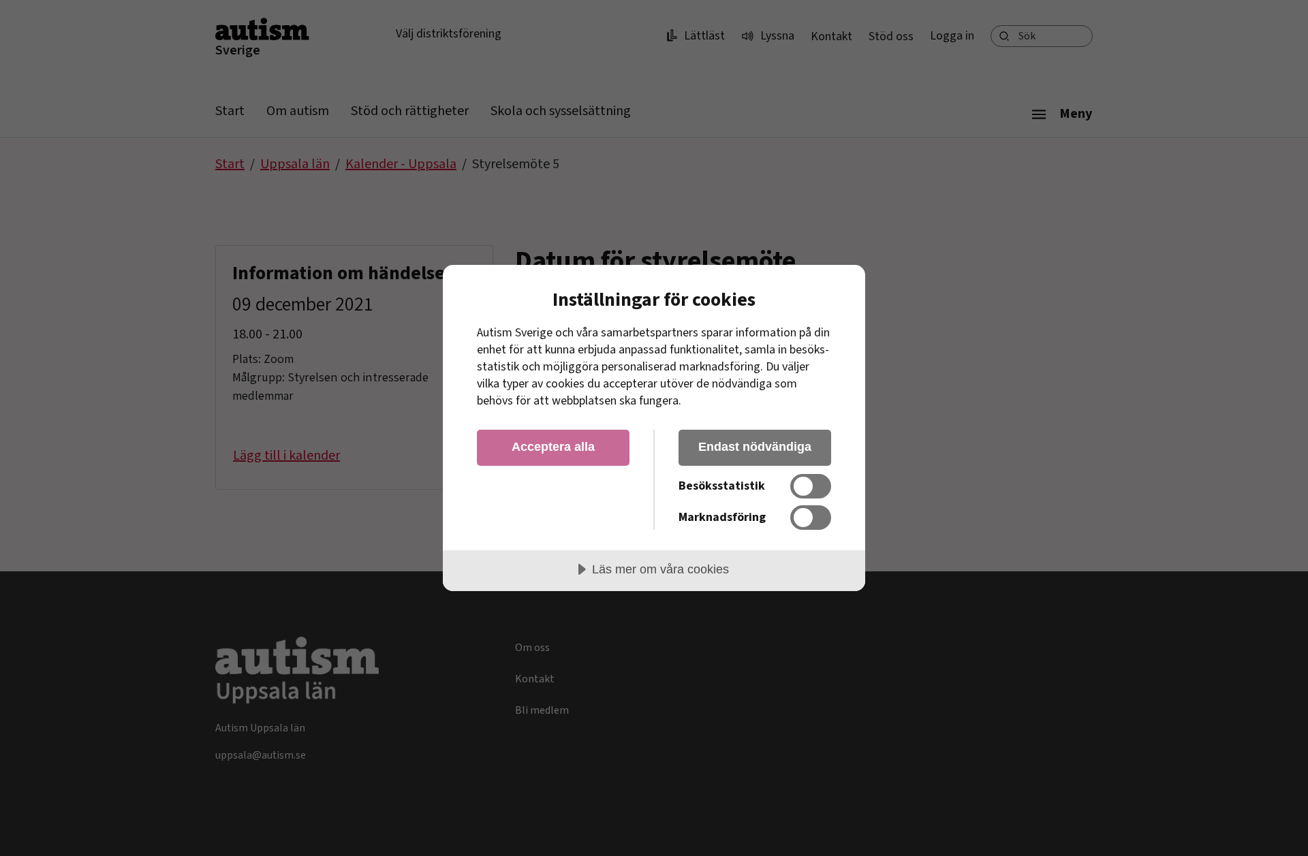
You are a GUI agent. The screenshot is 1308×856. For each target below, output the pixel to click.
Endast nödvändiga (754, 447)
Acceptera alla (553, 447)
